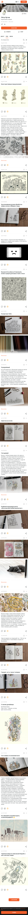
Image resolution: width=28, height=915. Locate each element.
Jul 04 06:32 (4, 591)
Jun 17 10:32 (4, 753)
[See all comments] (2, 77)
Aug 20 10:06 (4, 81)
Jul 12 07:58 (3, 418)
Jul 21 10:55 (3, 311)
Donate (8, 31)
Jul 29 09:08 (4, 201)
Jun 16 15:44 (4, 813)
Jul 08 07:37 (3, 503)
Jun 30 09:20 (4, 635)
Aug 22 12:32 (4, 42)
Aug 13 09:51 (4, 116)
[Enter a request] (24, 40)
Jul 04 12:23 (3, 537)
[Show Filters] (26, 40)
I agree (14, 912)
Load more (14, 899)
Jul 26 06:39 (4, 269)
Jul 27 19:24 (3, 235)
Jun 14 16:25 (4, 851)
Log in (23, 1)
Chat (21, 31)
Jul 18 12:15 (3, 364)
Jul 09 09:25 (4, 450)
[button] (2, 2)
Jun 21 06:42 (4, 701)
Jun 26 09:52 (4, 669)
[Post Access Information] (24, 43)
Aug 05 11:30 (4, 169)
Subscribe (14, 28)
